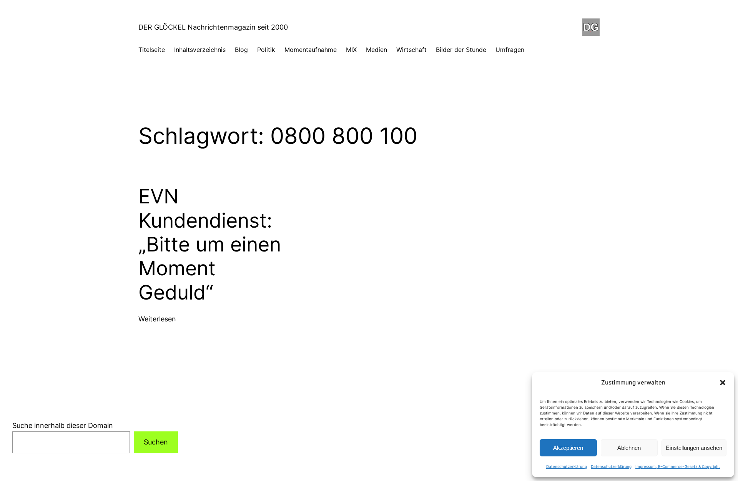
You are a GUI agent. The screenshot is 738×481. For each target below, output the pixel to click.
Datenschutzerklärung (566, 466)
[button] (722, 382)
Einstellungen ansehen (694, 447)
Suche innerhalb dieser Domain (62, 425)
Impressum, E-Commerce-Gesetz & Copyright (677, 466)
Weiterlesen (157, 319)
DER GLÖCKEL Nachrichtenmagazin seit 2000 (213, 27)
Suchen (156, 442)
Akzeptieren (568, 447)
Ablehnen (629, 447)
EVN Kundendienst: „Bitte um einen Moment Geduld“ (209, 245)
